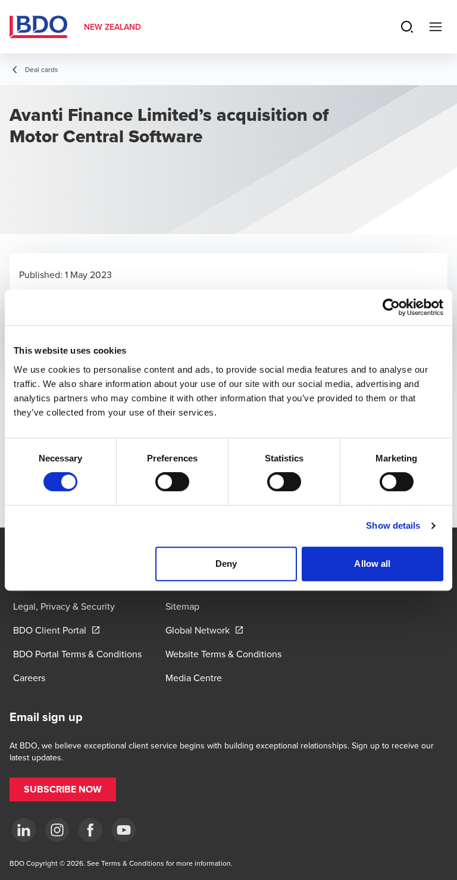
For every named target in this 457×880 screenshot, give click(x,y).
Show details (393, 525)
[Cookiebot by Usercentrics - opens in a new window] (391, 307)
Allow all (372, 563)
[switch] (172, 481)
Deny (226, 563)
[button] (63, 789)
